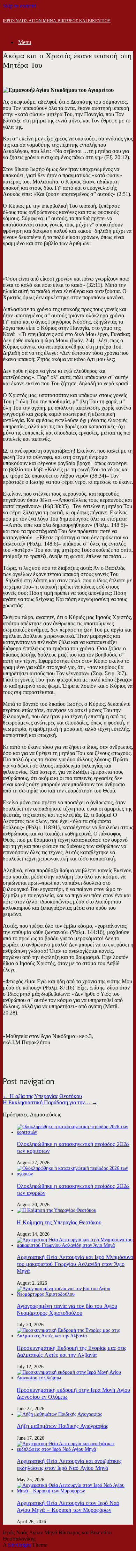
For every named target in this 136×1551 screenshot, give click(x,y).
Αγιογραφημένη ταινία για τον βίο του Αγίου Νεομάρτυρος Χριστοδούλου (67, 1309)
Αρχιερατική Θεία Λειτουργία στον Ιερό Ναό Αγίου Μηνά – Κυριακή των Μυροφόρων (68, 1506)
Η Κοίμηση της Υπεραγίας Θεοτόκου (59, 1222)
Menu (24, 42)
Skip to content (19, 6)
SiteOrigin (19, 1545)
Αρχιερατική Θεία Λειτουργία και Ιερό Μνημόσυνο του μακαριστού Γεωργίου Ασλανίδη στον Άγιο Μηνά (75, 1264)
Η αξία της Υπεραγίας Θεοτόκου (42, 1096)
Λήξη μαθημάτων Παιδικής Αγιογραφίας (62, 1426)
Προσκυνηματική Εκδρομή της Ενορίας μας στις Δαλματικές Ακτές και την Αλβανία (71, 1351)
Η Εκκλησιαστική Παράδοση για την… (50, 1102)
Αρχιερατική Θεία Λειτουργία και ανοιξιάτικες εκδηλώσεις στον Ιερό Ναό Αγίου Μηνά (69, 1464)
